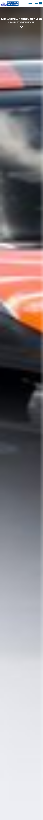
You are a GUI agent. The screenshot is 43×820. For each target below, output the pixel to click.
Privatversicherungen (26, 22)
